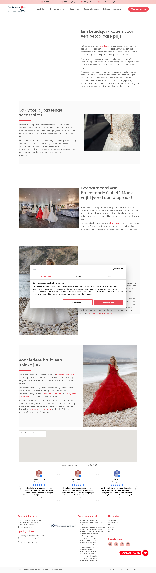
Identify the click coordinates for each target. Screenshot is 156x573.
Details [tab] (78, 276)
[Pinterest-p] (116, 544)
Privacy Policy (126, 570)
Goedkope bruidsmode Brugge (92, 529)
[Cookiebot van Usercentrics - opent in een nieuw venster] (114, 269)
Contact (111, 529)
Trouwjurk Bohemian (89, 558)
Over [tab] (110, 276)
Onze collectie (113, 523)
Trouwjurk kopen (88, 536)
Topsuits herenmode (92, 9)
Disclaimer (114, 570)
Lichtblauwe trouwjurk (89, 552)
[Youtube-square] (128, 544)
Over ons (111, 527)
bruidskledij (105, 46)
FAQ (109, 531)
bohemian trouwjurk (65, 374)
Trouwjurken (40, 9)
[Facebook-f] (122, 544)
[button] (135, 487)
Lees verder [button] (39, 498)
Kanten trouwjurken (89, 543)
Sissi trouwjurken (88, 554)
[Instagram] (110, 544)
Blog (109, 525)
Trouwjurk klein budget (90, 556)
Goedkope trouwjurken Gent (92, 525)
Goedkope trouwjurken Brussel (93, 523)
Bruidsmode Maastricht (90, 534)
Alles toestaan (108, 302)
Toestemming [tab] (46, 276)
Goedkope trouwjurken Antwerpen (94, 527)
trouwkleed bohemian (52, 393)
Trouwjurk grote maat (58, 9)
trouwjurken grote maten (100, 313)
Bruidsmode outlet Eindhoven (92, 531)
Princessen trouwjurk (89, 540)
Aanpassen (76, 302)
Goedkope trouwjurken (40, 409)
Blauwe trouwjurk (88, 549)
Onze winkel (74, 9)
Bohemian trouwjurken (112, 9)
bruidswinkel (116, 223)
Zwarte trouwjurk (88, 545)
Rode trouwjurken (88, 547)
